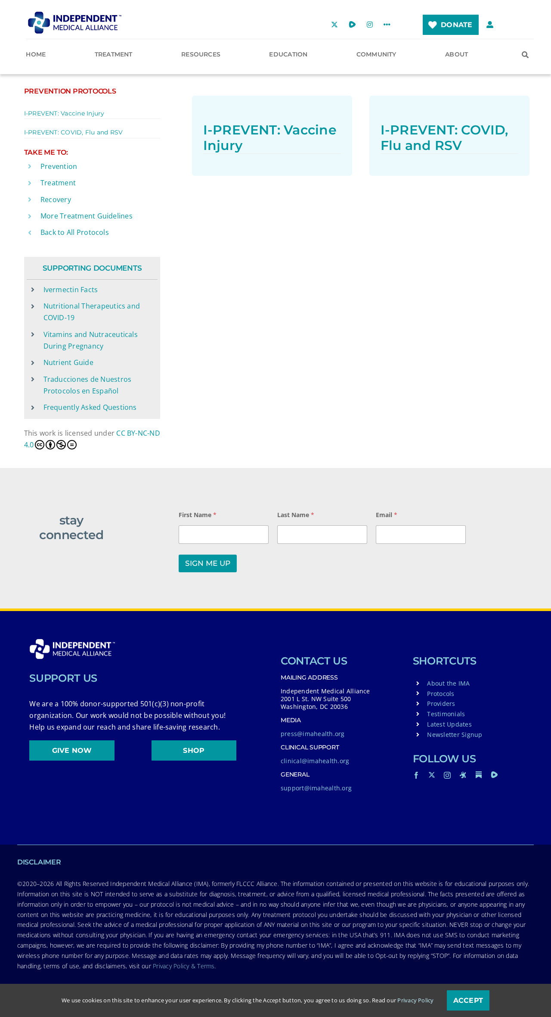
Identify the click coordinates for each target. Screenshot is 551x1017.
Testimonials (446, 714)
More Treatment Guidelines (86, 216)
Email (386, 515)
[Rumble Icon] (494, 774)
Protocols (440, 693)
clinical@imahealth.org (315, 761)
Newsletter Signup (454, 734)
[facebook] (416, 775)
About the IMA (448, 683)
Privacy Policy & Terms (183, 966)
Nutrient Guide (68, 362)
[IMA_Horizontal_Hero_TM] (75, 14)
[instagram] (447, 775)
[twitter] (431, 774)
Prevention (58, 166)
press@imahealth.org (313, 734)
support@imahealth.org (316, 788)
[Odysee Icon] (463, 774)
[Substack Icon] (478, 774)
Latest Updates (449, 724)
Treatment (58, 182)
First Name (198, 515)
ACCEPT (468, 1000)
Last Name (295, 515)
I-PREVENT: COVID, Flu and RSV (73, 132)
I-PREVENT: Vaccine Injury (64, 113)
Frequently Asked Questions (90, 407)
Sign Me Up (207, 563)
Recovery (55, 199)
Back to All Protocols (74, 232)
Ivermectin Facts (70, 289)
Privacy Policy (415, 1000)
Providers (441, 703)
